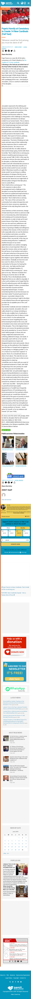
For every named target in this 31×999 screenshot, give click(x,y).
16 (22, 843)
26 (8, 849)
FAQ (8, 975)
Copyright (16, 978)
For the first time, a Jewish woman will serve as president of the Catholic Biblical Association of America (18, 739)
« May (4, 853)
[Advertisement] (15, 575)
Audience (12, 975)
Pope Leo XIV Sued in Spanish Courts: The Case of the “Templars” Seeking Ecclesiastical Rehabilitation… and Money (18, 768)
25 (5, 849)
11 (5, 843)
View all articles (6, 499)
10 (26, 840)
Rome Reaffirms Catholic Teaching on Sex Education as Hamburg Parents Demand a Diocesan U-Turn (13, 703)
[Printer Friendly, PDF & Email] (6, 430)
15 (19, 843)
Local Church (5, 9)
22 (19, 846)
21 (15, 846)
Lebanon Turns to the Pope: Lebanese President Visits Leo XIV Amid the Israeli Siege (9, 867)
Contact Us (23, 978)
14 (15, 843)
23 (22, 846)
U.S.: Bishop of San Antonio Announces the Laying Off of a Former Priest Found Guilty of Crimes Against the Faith (17, 749)
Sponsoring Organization (23, 975)
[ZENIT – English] (8, 3)
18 (5, 846)
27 (12, 849)
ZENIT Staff (18, 47)
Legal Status (8, 978)
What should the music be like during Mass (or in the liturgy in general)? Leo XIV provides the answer (9, 890)
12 (8, 843)
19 (8, 846)
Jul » (8, 853)
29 (19, 849)
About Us (2, 975)
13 (12, 843)
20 (12, 846)
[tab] (9, 940)
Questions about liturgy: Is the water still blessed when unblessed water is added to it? (19, 758)
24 (26, 846)
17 (26, 843)
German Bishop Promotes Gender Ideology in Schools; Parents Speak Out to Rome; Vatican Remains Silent (18, 778)
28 (15, 849)
